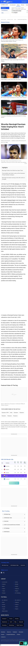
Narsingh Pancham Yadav (7, 188)
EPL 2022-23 (18, 600)
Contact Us (3, 636)
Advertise (3, 632)
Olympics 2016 (4, 4)
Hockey (17, 618)
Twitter (16, 425)
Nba (15, 621)
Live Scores (4, 582)
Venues (3, 593)
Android (2, 428)
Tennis (10, 618)
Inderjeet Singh (11, 200)
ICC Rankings (6, 528)
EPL (3, 12)
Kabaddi (21, 621)
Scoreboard (12, 4)
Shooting (4, 625)
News (18, 4)
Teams (3, 590)
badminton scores (9, 423)
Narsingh (3, 197)
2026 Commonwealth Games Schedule (12, 524)
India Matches (5, 10)
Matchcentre (5, 611)
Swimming (11, 625)
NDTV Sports (21, 423)
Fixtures (4, 584)
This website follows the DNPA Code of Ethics (10, 639)
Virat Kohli (6, 521)
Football (12, 421)
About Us (9, 632)
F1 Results (15, 423)
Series (16, 582)
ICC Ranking (17, 593)
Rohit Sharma (6, 531)
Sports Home (3, 19)
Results (16, 584)
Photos (22, 4)
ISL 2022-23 (4, 600)
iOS (6, 428)
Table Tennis (19, 625)
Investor (2, 634)
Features (17, 588)
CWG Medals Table (8, 517)
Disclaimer (21, 632)
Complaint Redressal (10, 634)
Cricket (8, 421)
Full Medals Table (14, 483)
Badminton (4, 621)
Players (16, 590)
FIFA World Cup (7, 514)
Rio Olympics (16, 184)
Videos (3, 588)
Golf (11, 621)
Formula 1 (4, 618)
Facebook (6, 425)
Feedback (15, 632)
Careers (18, 634)
